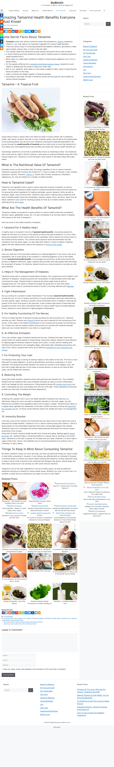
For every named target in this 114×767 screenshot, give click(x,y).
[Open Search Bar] (104, 10)
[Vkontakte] (26, 31)
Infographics (88, 66)
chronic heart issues (54, 245)
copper (21, 202)
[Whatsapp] (22, 31)
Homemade (83, 10)
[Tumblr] (32, 31)
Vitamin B (31, 320)
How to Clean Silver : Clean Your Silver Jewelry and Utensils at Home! (23, 622)
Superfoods (72, 10)
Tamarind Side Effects (17, 620)
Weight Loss (35, 10)
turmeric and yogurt (64, 384)
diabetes (70, 286)
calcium (60, 42)
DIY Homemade (89, 53)
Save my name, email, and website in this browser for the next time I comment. (35, 669)
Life (84, 70)
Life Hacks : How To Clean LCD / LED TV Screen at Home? (20, 623)
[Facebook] (3, 612)
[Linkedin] (13, 31)
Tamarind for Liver (66, 618)
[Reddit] (9, 31)
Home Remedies (61, 10)
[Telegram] (35, 31)
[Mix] (19, 31)
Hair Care (25, 10)
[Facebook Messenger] (29, 31)
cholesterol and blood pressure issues (44, 64)
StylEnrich (57, 2)
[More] (39, 31)
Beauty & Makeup (14, 10)
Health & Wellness (47, 10)
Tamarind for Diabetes (38, 618)
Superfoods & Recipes (92, 76)
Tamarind (28, 618)
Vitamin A (30, 174)
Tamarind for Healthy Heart (52, 618)
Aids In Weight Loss (19, 618)
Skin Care (87, 73)
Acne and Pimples (9, 618)
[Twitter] (6, 31)
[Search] (108, 24)
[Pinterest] (16, 31)
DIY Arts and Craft (95, 10)
